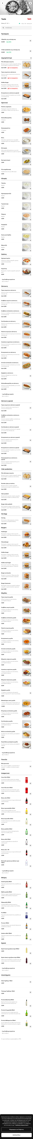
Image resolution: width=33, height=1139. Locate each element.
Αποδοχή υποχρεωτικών (21, 1125)
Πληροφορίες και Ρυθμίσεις (16, 1129)
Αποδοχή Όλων (16, 1135)
